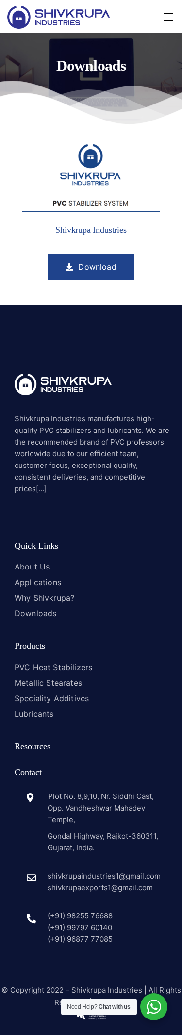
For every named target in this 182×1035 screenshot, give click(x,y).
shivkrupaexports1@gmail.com (100, 887)
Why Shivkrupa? (44, 598)
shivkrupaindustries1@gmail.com (104, 875)
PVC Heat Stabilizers (53, 667)
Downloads (35, 613)
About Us (32, 566)
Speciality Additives (52, 698)
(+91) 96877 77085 (80, 939)
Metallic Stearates (48, 683)
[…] (41, 488)
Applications (38, 582)
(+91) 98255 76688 (80, 915)
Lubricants (34, 714)
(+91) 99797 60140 (80, 927)
